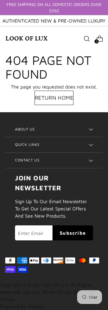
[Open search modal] (86, 38)
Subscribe (73, 233)
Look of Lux (55, 284)
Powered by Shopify (22, 306)
